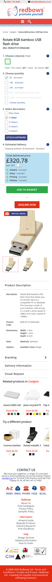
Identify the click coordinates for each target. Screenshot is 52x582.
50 (16, 77)
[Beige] (7, 61)
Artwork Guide (26, 520)
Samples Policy (26, 511)
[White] (5, 414)
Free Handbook (26, 528)
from (11, 410)
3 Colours (13, 126)
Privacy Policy (26, 508)
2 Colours (13, 122)
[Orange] (40, 414)
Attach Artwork (16, 137)
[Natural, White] (10, 454)
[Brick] (8, 414)
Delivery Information (18, 365)
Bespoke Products (26, 523)
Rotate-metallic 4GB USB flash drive (32, 445)
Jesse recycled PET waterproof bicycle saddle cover (32, 405)
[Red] (27, 414)
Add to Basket (27, 189)
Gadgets (33, 381)
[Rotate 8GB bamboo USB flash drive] (26, 232)
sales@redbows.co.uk (40, 1)
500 (16, 92)
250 (16, 87)
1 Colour (13, 117)
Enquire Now (27, 204)
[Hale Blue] (12, 414)
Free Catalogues (26, 505)
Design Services (26, 537)
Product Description (18, 285)
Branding (11, 357)
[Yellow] (34, 414)
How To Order (26, 543)
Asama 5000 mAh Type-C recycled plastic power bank (12, 405)
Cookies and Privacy (27, 572)
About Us (26, 503)
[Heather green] (15, 414)
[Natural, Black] (13, 454)
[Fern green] (37, 414)
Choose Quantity (17, 102)
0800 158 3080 (13, 1)
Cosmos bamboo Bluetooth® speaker (12, 445)
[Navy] (33, 454)
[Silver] (47, 414)
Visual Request (14, 373)
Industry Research (26, 525)
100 (16, 82)
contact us (7, 478)
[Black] (18, 414)
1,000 (17, 97)
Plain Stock (14, 113)
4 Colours (13, 131)
